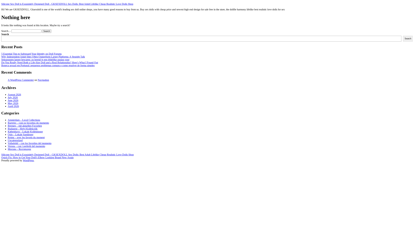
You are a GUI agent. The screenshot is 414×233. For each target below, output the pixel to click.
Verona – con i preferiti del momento (26, 146)
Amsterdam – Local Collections (24, 120)
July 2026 (13, 97)
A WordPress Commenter (21, 80)
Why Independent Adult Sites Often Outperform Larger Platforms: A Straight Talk (43, 56)
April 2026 (13, 106)
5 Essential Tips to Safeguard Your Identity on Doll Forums (31, 53)
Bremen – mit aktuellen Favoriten (25, 125)
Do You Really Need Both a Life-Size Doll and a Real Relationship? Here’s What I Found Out (49, 62)
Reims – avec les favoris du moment (26, 137)
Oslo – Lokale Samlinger (20, 134)
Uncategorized (15, 140)
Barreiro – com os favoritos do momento (28, 123)
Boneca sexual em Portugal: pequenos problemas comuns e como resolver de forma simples (48, 65)
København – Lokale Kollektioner (25, 131)
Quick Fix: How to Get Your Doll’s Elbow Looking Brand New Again (37, 157)
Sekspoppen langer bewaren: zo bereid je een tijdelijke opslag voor (35, 59)
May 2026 (13, 103)
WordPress (28, 160)
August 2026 (14, 94)
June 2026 (13, 100)
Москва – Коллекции (19, 149)
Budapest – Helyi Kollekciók (23, 128)
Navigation (43, 80)
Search (5, 34)
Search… (6, 31)
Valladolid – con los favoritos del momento (29, 143)
